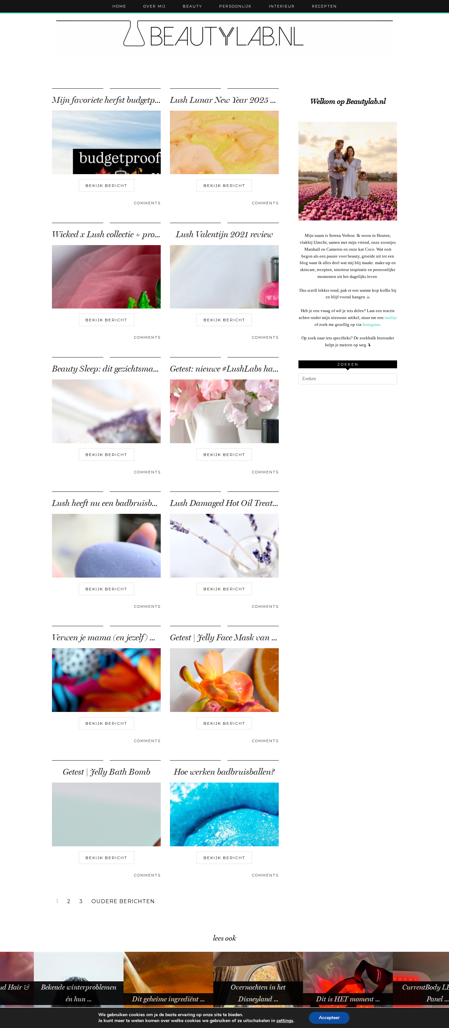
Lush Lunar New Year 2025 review (231, 100)
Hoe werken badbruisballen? (224, 772)
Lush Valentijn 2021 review (224, 234)
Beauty (192, 6)
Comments (147, 203)
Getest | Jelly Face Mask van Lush (229, 637)
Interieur (282, 6)
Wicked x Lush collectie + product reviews (125, 234)
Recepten (324, 6)
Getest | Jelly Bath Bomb (106, 772)
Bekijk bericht (106, 185)
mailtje (391, 317)
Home (119, 6)
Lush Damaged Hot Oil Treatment (230, 503)
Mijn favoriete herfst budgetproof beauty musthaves (143, 100)
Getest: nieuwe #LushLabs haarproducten (243, 369)
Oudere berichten (123, 901)
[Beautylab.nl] (224, 36)
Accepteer (329, 1018)
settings (284, 1021)
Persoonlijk (235, 6)
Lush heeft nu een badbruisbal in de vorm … (129, 503)
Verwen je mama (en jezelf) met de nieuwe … (129, 637)
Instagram (371, 324)
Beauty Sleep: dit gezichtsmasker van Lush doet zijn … (147, 369)
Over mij (154, 6)
